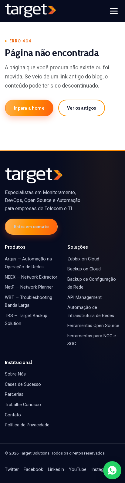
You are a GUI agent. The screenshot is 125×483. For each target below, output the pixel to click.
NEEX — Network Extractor (31, 277)
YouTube (77, 469)
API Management (84, 297)
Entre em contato (31, 226)
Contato (13, 415)
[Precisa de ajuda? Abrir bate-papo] (112, 470)
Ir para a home (29, 108)
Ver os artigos (81, 108)
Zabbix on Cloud (83, 259)
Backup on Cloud (84, 269)
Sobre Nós (15, 374)
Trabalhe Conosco (23, 404)
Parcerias (14, 394)
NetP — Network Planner (29, 287)
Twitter (12, 469)
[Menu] (113, 11)
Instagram (101, 469)
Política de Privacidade (27, 425)
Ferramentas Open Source (93, 325)
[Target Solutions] (30, 11)
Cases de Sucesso (23, 384)
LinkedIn (56, 469)
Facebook (33, 469)
